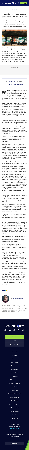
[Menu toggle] (3, 3)
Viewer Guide (14, 373)
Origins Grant (14, 390)
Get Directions (14, 428)
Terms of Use (14, 414)
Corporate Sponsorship (14, 394)
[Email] (12, 84)
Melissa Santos (11, 81)
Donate (24, 3)
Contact (14, 355)
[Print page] (15, 84)
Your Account (14, 366)
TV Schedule (14, 369)
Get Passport (14, 376)
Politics (14, 10)
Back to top (14, 443)
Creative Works (14, 397)
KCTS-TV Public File (14, 404)
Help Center (14, 362)
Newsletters (14, 341)
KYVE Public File (14, 407)
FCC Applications (14, 411)
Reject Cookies (14, 345)
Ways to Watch (14, 380)
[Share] (7, 84)
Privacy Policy (14, 418)
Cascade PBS (13, 434)
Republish (20, 84)
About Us (14, 352)
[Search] (18, 3)
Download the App (14, 383)
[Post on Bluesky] (9, 84)
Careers (14, 359)
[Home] (14, 326)
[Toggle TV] (26, 9)
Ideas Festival (14, 387)
